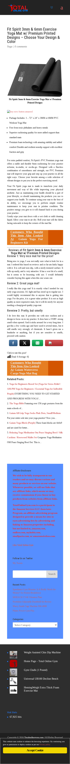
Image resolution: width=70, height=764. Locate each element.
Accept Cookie (35, 750)
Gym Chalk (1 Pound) (35, 670)
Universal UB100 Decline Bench (41, 678)
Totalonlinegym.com (33, 737)
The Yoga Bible (16, 403)
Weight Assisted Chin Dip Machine (42, 652)
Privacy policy (44, 744)
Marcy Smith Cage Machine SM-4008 (30, 606)
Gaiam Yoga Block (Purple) (22, 423)
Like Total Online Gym (23, 545)
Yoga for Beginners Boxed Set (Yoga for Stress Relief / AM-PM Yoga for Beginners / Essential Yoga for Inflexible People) (34, 389)
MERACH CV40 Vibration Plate (27, 597)
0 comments (21, 46)
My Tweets (18, 563)
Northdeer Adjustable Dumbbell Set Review (32, 601)
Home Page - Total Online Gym (41, 661)
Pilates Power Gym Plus (23, 610)
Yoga (9, 46)
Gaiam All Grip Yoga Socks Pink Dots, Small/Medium (35, 413)
